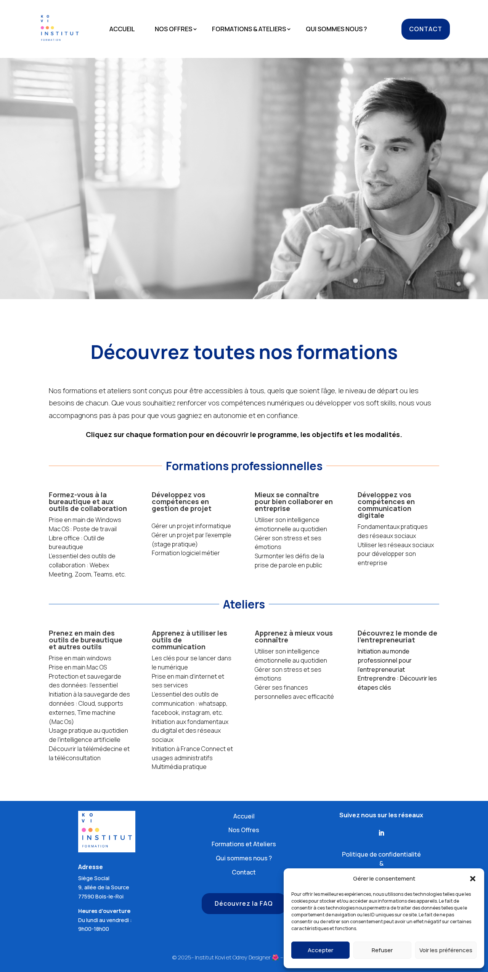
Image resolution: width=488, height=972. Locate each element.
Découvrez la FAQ (244, 903)
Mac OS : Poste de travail (83, 529)
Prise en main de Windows (85, 520)
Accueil (122, 29)
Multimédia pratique (179, 766)
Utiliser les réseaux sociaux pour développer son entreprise (396, 554)
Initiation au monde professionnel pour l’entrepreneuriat (385, 660)
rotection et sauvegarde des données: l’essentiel (85, 681)
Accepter (320, 950)
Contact (425, 29)
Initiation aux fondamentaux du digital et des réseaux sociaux (190, 730)
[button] (473, 878)
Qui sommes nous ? (336, 29)
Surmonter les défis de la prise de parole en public (289, 560)
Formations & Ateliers (249, 29)
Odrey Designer (252, 957)
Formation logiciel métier (186, 553)
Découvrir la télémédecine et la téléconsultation (89, 753)
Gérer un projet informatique (191, 526)
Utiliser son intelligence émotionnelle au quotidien (291, 524)
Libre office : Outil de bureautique (76, 542)
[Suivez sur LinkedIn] (381, 833)
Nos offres (173, 29)
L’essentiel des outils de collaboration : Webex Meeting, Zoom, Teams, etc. (87, 565)
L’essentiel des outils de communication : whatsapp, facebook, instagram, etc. (190, 703)
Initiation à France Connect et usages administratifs (192, 753)
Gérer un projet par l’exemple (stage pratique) (191, 539)
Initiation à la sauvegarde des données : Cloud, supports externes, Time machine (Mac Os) (89, 707)
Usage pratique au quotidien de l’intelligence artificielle (88, 735)
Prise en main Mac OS (78, 667)
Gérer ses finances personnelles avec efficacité (294, 692)
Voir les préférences (445, 950)
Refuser (382, 950)
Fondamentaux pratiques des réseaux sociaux (393, 531)
